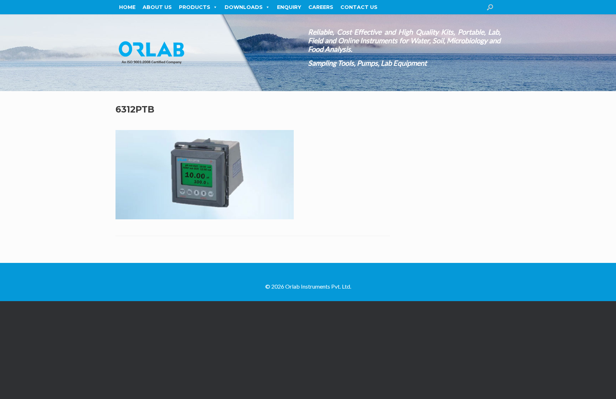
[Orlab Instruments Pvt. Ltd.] (151, 52)
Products (194, 7)
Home (127, 7)
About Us (157, 7)
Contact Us (359, 7)
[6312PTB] (204, 217)
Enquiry (289, 7)
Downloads (244, 7)
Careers (320, 7)
